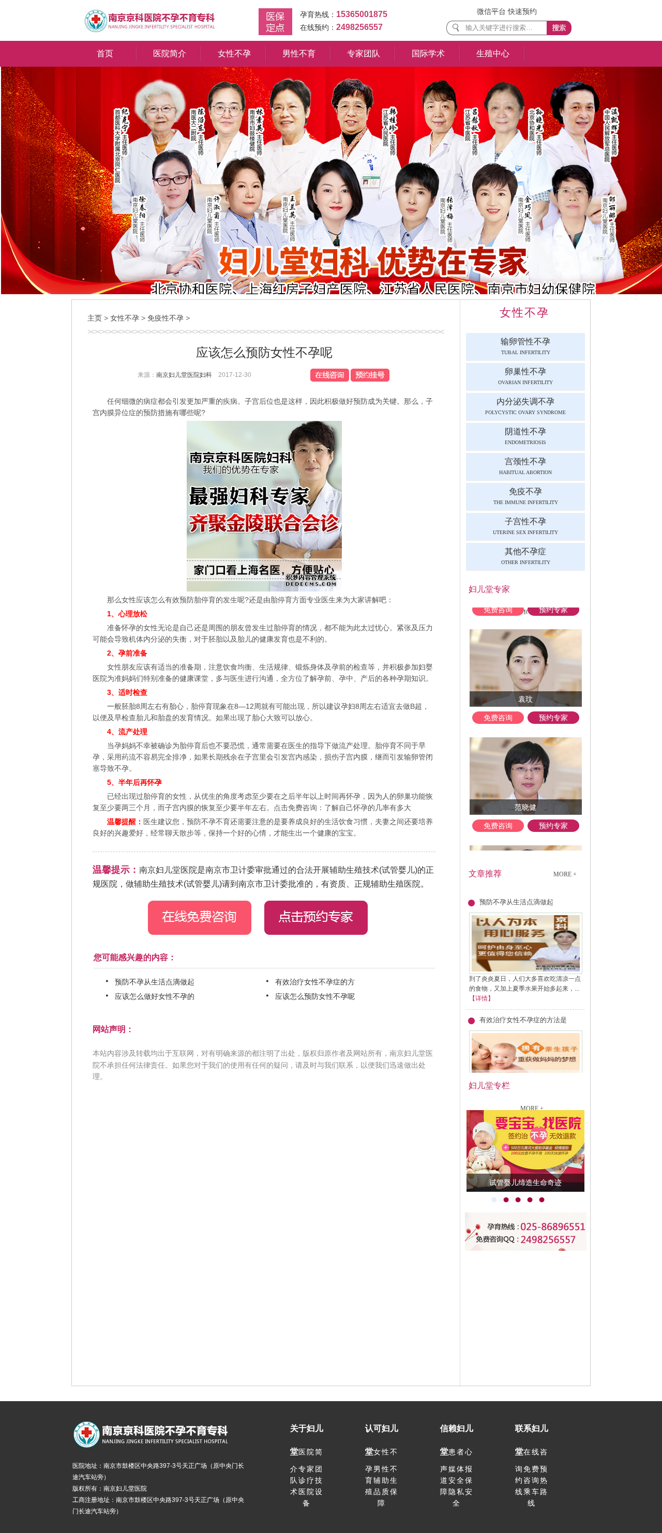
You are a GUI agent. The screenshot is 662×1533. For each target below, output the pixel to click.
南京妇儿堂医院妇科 (184, 374)
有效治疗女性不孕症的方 (317, 982)
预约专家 (553, 704)
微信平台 (491, 11)
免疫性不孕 (165, 318)
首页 (105, 53)
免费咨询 (498, 704)
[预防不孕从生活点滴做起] (525, 972)
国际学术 (428, 53)
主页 (94, 318)
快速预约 (522, 11)
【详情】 (481, 998)
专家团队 (363, 53)
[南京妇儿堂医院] (150, 32)
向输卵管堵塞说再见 (525, 1182)
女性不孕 (234, 53)
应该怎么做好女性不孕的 (157, 996)
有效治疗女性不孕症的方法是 (523, 1020)
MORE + (565, 874)
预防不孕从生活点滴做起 (157, 982)
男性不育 (298, 53)
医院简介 (169, 53)
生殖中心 (492, 53)
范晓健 (525, 793)
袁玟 (525, 685)
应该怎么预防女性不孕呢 (317, 996)
